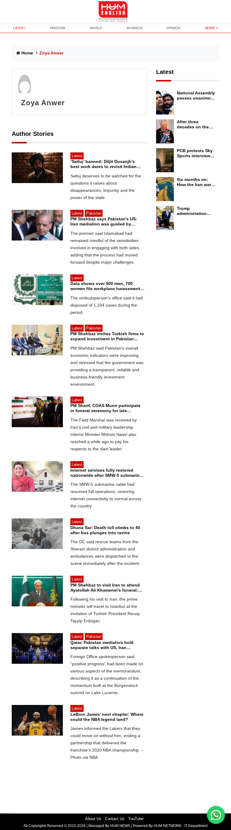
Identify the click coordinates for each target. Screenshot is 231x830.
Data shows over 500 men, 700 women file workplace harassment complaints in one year (105, 286)
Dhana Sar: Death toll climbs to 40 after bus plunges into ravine (105, 530)
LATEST (19, 28)
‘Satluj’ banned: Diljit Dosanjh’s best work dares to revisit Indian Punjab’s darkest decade (103, 164)
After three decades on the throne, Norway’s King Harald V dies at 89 (196, 124)
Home (27, 53)
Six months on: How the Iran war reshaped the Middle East (194, 182)
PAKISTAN (57, 28)
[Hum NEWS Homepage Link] (115, 11)
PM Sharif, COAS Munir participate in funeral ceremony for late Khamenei (105, 408)
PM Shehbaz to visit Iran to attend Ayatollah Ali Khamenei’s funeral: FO (105, 588)
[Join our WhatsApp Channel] (216, 815)
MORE (210, 28)
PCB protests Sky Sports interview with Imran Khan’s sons (195, 153)
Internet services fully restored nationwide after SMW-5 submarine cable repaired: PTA (106, 473)
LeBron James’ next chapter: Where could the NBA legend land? (106, 717)
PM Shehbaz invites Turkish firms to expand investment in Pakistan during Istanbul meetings (107, 336)
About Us (93, 818)
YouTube (135, 818)
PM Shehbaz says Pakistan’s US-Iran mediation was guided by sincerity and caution (103, 221)
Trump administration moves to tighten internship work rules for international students (194, 211)
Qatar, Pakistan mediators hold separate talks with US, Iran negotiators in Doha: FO (102, 645)
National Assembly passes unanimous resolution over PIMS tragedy (196, 95)
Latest (165, 72)
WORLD (96, 28)
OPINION (173, 28)
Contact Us (115, 818)
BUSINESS (135, 28)
